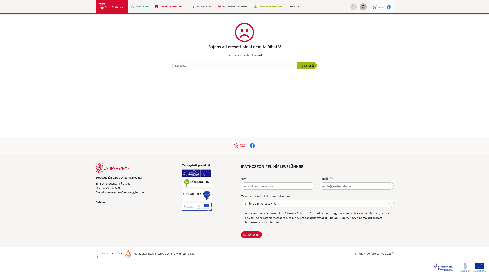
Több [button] (291, 6)
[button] (353, 6)
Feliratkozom (251, 234)
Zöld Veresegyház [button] (270, 6)
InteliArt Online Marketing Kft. (175, 253)
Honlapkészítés (144, 253)
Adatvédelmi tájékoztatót (283, 213)
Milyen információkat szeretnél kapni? (265, 195)
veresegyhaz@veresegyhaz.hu (124, 192)
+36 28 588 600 (110, 187)
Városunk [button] (142, 6)
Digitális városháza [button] (173, 6)
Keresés (309, 65)
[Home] (112, 6)
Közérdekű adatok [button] (235, 6)
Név (243, 178)
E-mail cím (326, 178)
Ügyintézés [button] (204, 6)
